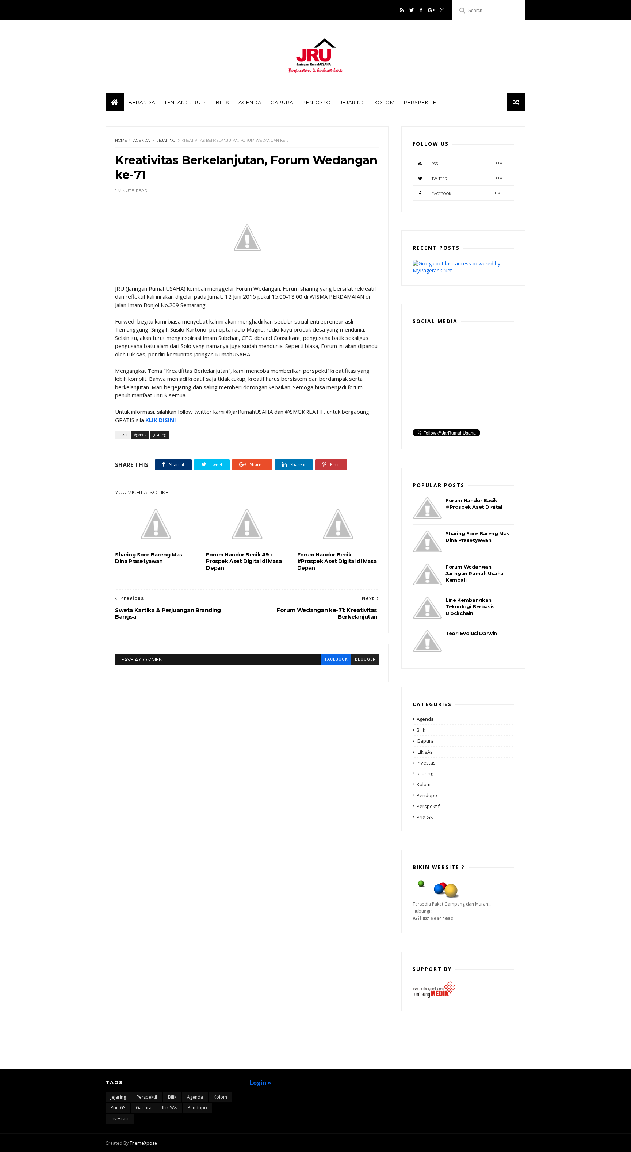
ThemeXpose (143, 1143)
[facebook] (421, 10)
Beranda (142, 102)
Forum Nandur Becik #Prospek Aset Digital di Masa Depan (336, 561)
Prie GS (425, 817)
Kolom (384, 102)
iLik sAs (425, 752)
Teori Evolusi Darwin (471, 633)
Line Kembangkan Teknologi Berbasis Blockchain (470, 606)
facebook (336, 659)
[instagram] (442, 10)
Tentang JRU (182, 102)
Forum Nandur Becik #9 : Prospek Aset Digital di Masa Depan (244, 561)
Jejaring (352, 102)
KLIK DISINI (160, 420)
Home (121, 140)
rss (467, 163)
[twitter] (411, 10)
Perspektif (420, 102)
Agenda (249, 102)
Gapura (282, 102)
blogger (365, 659)
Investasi (427, 762)
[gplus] (431, 10)
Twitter (467, 178)
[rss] (402, 10)
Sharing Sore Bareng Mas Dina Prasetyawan (148, 557)
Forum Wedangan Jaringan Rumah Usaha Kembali (474, 573)
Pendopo (316, 102)
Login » (260, 1083)
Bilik (222, 102)
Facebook (467, 193)
